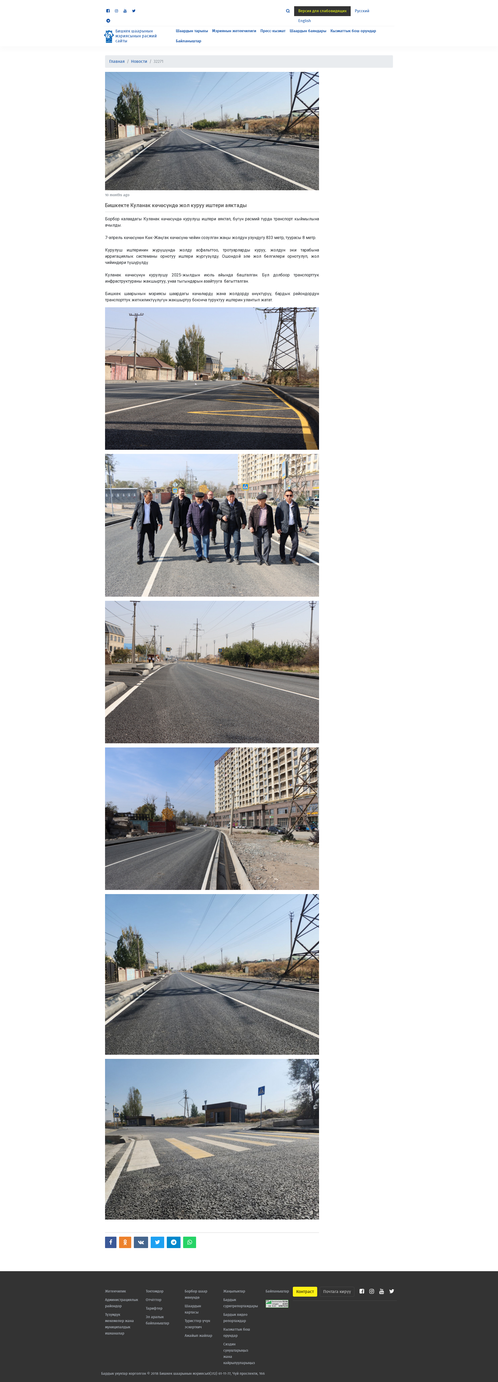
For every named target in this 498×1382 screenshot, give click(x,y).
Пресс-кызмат (273, 31)
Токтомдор (154, 1291)
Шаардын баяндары (308, 31)
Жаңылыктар (234, 1291)
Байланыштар (188, 41)
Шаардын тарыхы (192, 31)
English (304, 21)
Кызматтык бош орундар (353, 31)
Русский (362, 11)
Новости (139, 61)
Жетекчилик (115, 1291)
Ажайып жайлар (198, 1336)
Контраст (305, 1292)
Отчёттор (153, 1300)
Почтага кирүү (337, 1292)
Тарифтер (154, 1308)
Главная (117, 61)
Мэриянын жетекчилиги (234, 31)
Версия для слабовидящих (322, 11)
